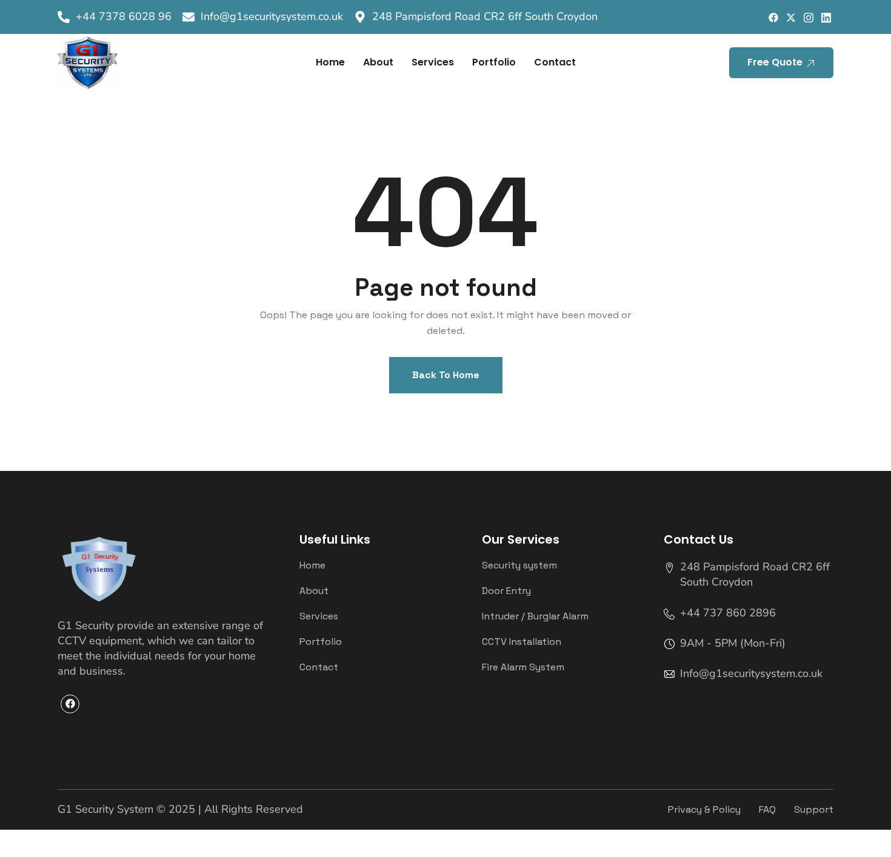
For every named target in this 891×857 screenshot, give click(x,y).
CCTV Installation (521, 642)
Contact (555, 62)
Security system (519, 565)
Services (433, 62)
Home (330, 62)
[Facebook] (773, 17)
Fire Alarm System (523, 667)
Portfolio (494, 62)
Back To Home (445, 374)
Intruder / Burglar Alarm (535, 616)
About (378, 62)
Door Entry (506, 591)
